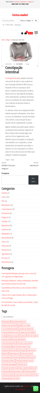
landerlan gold (22, 350)
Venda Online (15, 378)
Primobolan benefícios (8, 361)
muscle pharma (6, 357)
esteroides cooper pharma (24, 343)
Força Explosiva (6, 346)
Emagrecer (30, 2)
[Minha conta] (22, 33)
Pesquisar (5, 173)
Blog (7, 39)
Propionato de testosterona (9, 368)
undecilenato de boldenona (23, 375)
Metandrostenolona (14, 353)
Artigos (12, 160)
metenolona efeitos (27, 353)
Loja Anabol (19, 64)
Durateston (23, 336)
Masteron (4, 353)
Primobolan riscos (21, 364)
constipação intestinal (13, 78)
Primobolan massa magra (8, 364)
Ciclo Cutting (26, 325)
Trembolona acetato (30, 371)
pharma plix (24, 357)
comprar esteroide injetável (27, 332)
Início (3, 39)
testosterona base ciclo (17, 371)
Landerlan (16, 2)
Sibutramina (23, 2)
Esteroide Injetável (33, 336)
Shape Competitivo (24, 368)
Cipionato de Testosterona (26, 329)
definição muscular (13, 336)
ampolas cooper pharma (8, 325)
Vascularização (6, 378)
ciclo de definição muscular (9, 329)
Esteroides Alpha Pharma (18, 339)
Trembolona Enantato (8, 375)
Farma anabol (20, 15)
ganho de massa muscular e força (21, 346)
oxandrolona (15, 357)
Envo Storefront (20, 389)
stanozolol (33, 368)
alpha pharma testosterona (18, 321)
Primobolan (32, 357)
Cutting (4, 336)
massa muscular (31, 350)
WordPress (27, 386)
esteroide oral (6, 339)
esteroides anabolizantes (9, 343)
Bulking (19, 325)
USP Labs (35, 375)
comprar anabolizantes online (10, 332)
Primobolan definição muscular (24, 361)
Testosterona (5, 371)
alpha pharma (5, 321)
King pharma (5, 350)
